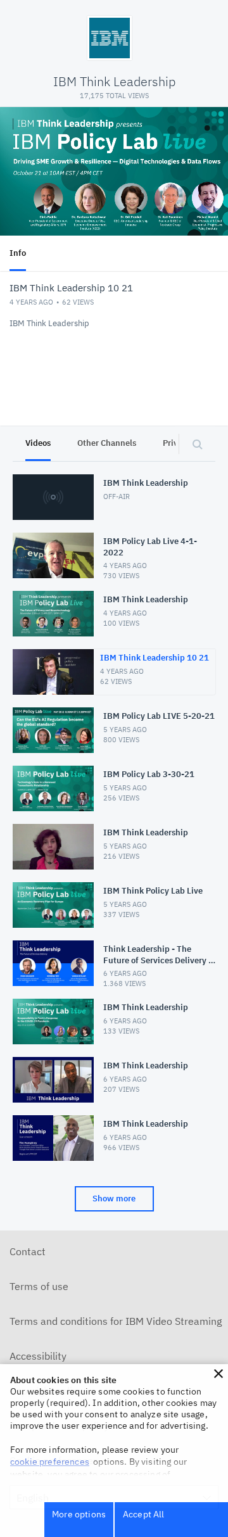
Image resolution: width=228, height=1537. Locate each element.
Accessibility (38, 1356)
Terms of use (39, 1286)
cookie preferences (49, 1461)
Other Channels (106, 443)
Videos (38, 443)
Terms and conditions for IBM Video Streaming (116, 1321)
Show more (114, 1198)
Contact (28, 1251)
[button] (218, 1373)
